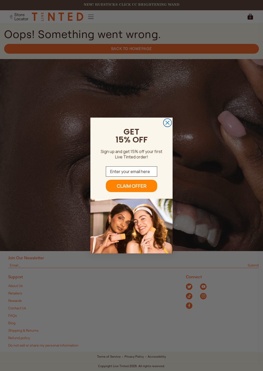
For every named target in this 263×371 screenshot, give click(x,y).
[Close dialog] (167, 123)
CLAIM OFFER (131, 186)
